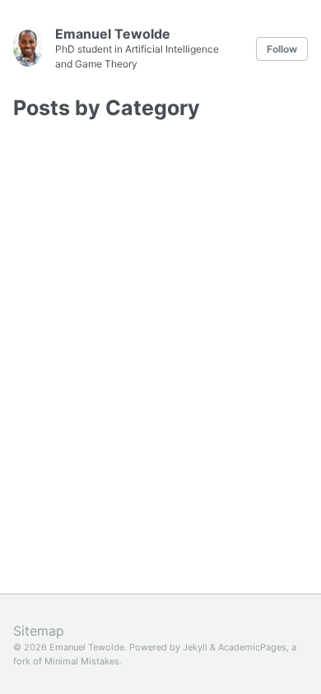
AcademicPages (252, 647)
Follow (282, 49)
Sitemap (38, 630)
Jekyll (195, 647)
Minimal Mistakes (81, 661)
